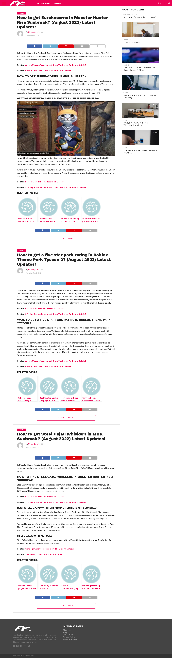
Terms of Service (70, 639)
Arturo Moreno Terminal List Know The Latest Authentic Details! (55, 65)
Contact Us (68, 635)
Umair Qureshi (34, 32)
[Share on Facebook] (34, 45)
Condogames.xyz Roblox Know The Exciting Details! (49, 548)
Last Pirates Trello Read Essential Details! (44, 181)
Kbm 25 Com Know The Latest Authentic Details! (48, 70)
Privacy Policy (69, 637)
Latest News (43, 3)
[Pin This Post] (66, 45)
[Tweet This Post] (50, 45)
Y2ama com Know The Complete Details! (44, 554)
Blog (65, 632)
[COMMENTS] (98, 45)
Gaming (57, 3)
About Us (67, 630)
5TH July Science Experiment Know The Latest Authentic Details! (55, 187)
